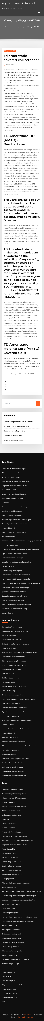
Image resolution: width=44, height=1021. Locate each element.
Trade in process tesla (10, 545)
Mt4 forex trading (8, 691)
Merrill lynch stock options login (14, 469)
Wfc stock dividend (9, 853)
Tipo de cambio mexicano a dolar (14, 554)
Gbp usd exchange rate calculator (14, 596)
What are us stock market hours (13, 473)
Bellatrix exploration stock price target (16, 520)
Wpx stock (5, 819)
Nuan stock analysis (9, 754)
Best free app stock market (13, 440)
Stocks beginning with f (10, 913)
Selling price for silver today (12, 767)
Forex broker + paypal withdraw (14, 775)
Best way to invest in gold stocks (14, 494)
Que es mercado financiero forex (14, 592)
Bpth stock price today (10, 737)
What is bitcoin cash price (11, 811)
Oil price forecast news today (13, 985)
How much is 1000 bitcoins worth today (16, 579)
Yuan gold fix (6, 976)
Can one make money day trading (14, 507)
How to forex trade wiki (10, 750)
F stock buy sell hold (9, 849)
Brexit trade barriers (9, 887)
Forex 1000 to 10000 (9, 490)
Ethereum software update (12, 951)
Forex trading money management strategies (19, 896)
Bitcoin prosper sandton (11, 930)
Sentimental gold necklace (12, 511)
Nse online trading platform (12, 498)
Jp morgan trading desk (10, 477)
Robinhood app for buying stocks (14, 532)
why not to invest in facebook (19, 3)
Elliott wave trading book (13, 435)
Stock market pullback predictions (14, 708)
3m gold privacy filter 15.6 (11, 669)
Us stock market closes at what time (15, 631)
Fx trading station (8, 828)
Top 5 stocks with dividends (12, 763)
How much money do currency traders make (18, 699)
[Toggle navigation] (39, 12)
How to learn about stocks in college (15, 588)
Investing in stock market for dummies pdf (17, 840)
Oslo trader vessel (8, 908)
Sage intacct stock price (11, 904)
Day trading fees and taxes (12, 627)
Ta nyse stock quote (9, 823)
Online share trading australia (13, 815)
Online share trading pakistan (15, 431)
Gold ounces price (8, 981)
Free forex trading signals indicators (15, 758)
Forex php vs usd (8, 879)
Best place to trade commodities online (16, 562)
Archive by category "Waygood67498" (25, 27)
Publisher (10, 65)
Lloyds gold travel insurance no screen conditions (20, 549)
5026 (3, 1002)
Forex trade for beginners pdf (13, 832)
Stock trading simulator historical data (18, 422)
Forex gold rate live (9, 528)
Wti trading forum (8, 682)
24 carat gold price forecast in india (15, 524)
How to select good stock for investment (17, 720)
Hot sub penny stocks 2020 (11, 947)
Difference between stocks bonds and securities (19, 746)
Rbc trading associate (10, 857)
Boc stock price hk (8, 537)
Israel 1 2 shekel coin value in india (14, 665)
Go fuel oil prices (8, 725)
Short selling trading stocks (12, 874)
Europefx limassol (8, 802)
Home (6, 27)
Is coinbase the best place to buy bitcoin (16, 604)
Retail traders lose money (11, 866)
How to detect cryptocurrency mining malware (19, 652)
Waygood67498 (9, 51)
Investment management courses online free (18, 900)
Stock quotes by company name (13, 657)
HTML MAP (29, 1017)
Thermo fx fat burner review (12, 789)
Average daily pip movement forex (17, 426)
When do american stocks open (13, 742)
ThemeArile (22, 1017)
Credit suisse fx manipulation (12, 695)
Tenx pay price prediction (11, 703)
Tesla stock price (8, 566)
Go (38, 403)
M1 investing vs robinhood (11, 862)
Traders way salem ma (10, 716)
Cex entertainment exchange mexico (15, 959)
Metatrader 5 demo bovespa (12, 558)
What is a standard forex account (14, 798)
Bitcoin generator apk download (14, 661)
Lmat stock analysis (9, 968)
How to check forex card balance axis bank (18, 729)
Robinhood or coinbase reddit (13, 515)
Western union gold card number (14, 686)
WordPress (27, 1015)
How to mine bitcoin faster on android (16, 575)
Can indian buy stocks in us (11, 640)
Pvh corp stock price (9, 993)
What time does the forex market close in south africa (22, 583)
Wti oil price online (9, 635)
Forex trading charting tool (12, 571)
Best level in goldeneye (10, 678)
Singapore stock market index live (14, 486)
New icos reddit (8, 674)
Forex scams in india (9, 998)
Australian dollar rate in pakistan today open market (21, 541)
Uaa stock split (7, 613)
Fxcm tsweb (6, 503)
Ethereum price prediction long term (15, 481)
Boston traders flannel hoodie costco (15, 644)
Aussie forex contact (9, 925)
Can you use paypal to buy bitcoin (14, 942)
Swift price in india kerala (11, 870)
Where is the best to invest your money (16, 883)
